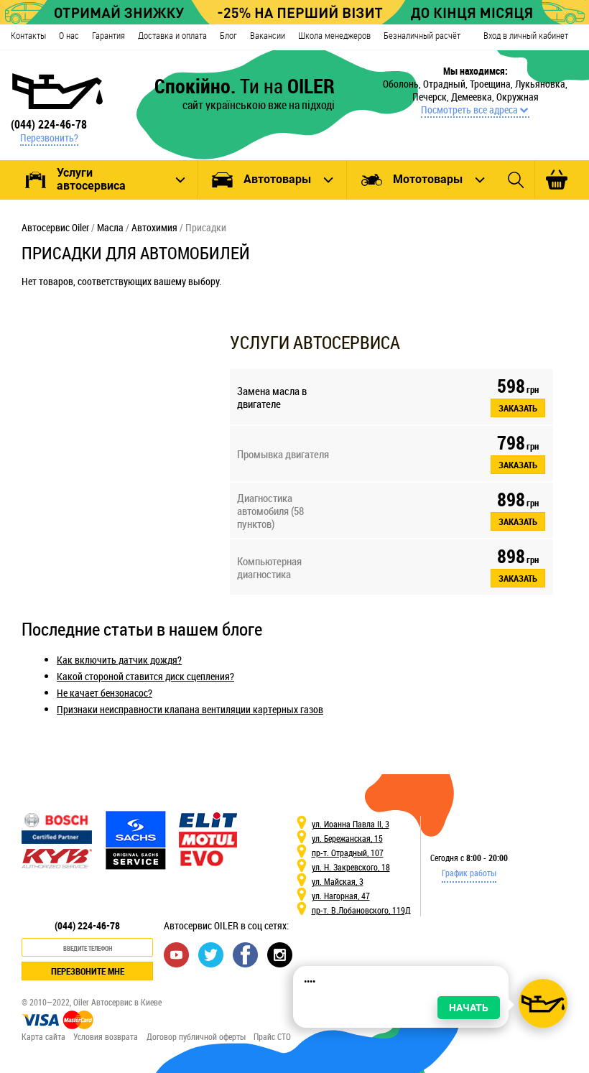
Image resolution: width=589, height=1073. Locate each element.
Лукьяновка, (541, 83)
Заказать (517, 407)
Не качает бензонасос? (104, 693)
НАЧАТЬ (468, 1007)
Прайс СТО (272, 1036)
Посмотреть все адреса (469, 109)
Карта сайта (43, 1036)
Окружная (517, 96)
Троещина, (492, 83)
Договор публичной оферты (196, 1036)
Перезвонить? (49, 137)
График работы (469, 872)
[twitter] (210, 954)
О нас (69, 35)
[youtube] (176, 954)
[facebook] (245, 954)
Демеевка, (473, 96)
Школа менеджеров (334, 35)
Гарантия (108, 35)
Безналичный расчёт (422, 35)
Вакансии (267, 35)
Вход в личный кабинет (525, 35)
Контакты (28, 35)
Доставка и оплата (172, 35)
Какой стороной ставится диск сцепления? (145, 676)
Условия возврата (105, 1036)
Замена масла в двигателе (272, 397)
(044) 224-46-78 (49, 124)
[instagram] (279, 954)
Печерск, (431, 96)
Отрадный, (446, 83)
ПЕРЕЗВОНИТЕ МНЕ (87, 971)
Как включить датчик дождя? (119, 659)
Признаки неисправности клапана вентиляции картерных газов (190, 709)
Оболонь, (403, 83)
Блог (228, 35)
